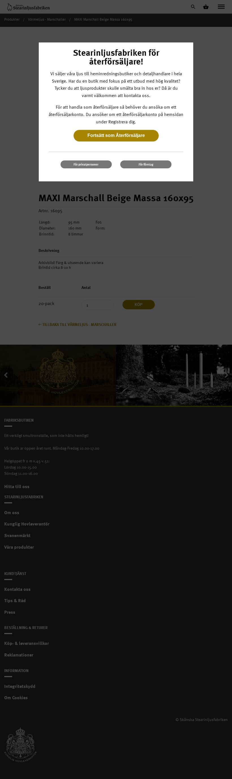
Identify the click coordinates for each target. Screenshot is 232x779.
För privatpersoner (86, 164)
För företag (146, 164)
